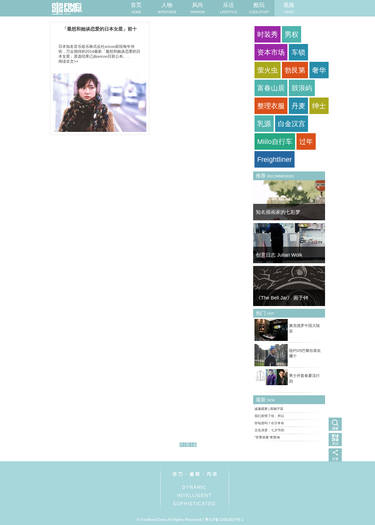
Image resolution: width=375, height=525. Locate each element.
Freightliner (274, 159)
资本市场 (271, 52)
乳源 (264, 123)
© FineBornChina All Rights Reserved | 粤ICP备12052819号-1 (190, 519)
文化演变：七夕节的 (269, 430)
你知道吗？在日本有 (269, 423)
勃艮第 (295, 70)
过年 (306, 141)
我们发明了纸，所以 (269, 416)
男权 (291, 34)
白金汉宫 (291, 123)
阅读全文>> (68, 61)
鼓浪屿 (302, 88)
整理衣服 (271, 106)
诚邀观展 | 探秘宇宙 (268, 409)
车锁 (298, 52)
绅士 (319, 106)
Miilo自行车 (274, 141)
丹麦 (298, 106)
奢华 (319, 70)
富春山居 (271, 88)
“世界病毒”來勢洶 (267, 437)
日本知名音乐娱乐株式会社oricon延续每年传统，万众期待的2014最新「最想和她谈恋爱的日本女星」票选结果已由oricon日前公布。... (99, 51)
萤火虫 (267, 70)
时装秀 (267, 34)
